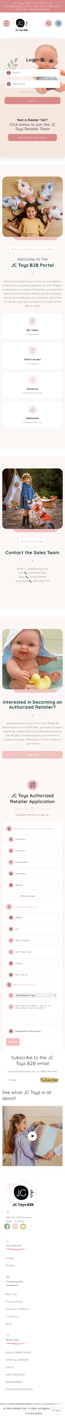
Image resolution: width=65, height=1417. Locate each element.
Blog (8, 1323)
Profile (10, 1265)
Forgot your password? (32, 91)
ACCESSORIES (14, 1382)
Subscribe (49, 1080)
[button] (6, 23)
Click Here (32, 754)
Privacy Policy (14, 1301)
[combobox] (11, 896)
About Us (11, 1294)
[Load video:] (32, 1136)
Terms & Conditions (17, 1308)
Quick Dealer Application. (32, 137)
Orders (10, 1258)
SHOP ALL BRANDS (17, 1359)
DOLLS (10, 1367)
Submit (13, 1041)
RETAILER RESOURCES (19, 1389)
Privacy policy (34, 1413)
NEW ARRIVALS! (15, 1374)
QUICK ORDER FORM (18, 1352)
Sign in (32, 100)
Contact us (12, 1316)
